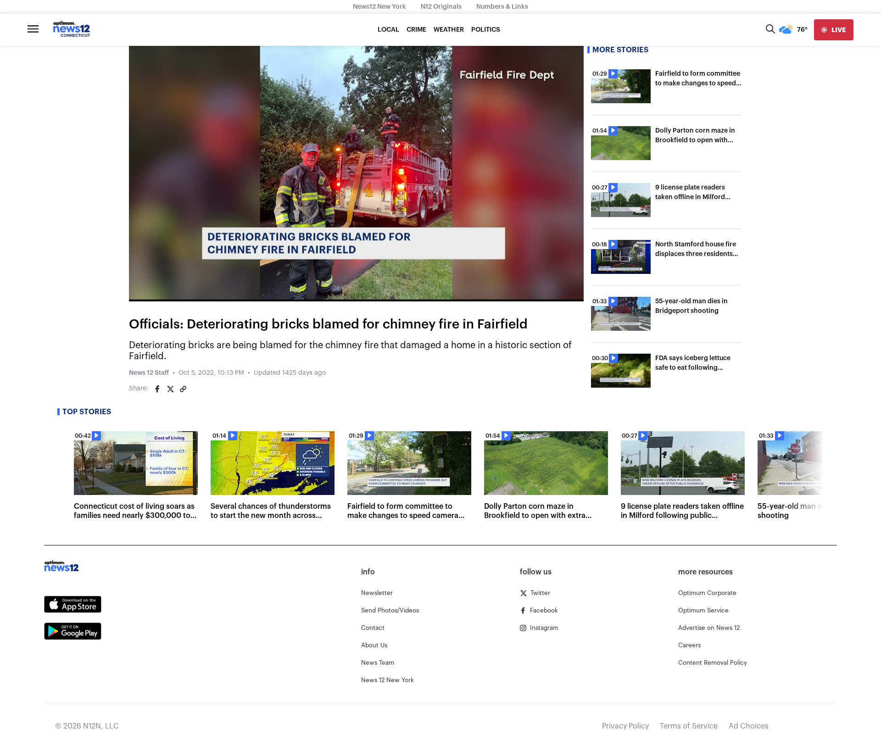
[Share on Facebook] (157, 389)
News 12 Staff (149, 373)
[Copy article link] (183, 389)
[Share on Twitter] (170, 389)
